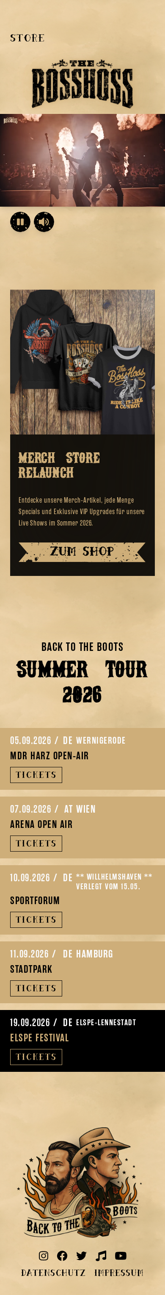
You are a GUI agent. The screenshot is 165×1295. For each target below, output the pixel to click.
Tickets (36, 776)
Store (27, 39)
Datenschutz (53, 1274)
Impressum (119, 1274)
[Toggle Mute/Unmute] (44, 222)
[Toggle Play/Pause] (20, 222)
